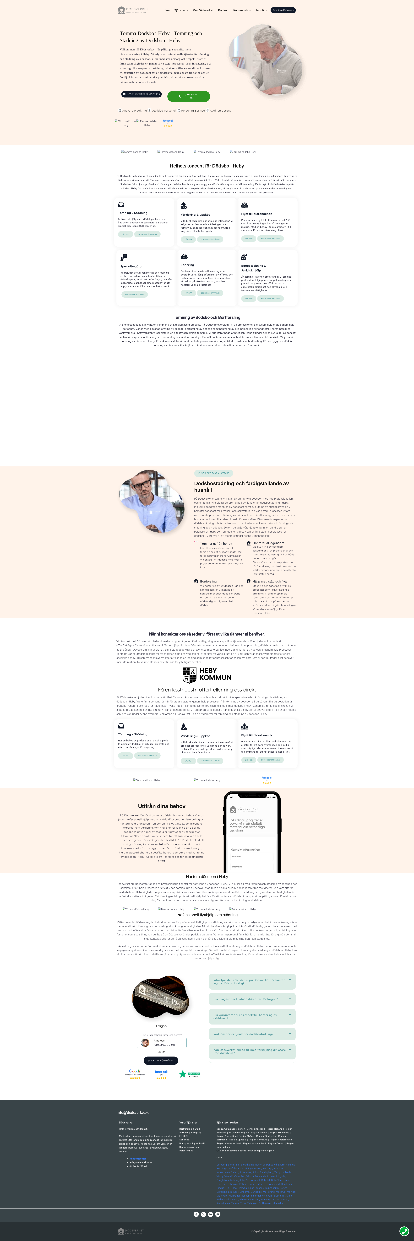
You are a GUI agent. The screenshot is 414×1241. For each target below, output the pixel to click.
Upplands (286, 1172)
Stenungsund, (268, 1199)
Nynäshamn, (224, 1172)
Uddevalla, (277, 1203)
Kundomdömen (138, 1158)
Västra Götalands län (258, 1176)
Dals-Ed (265, 1180)
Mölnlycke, (222, 1195)
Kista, (241, 1168)
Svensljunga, (223, 1203)
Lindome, (245, 1191)
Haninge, (291, 1164)
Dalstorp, (289, 1180)
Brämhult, (255, 1180)
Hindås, (221, 1188)
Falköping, (233, 1184)
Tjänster (179, 10)
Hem (167, 10)
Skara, (269, 1195)
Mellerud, (281, 1191)
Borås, (245, 1180)
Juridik (260, 10)
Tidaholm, (252, 1203)
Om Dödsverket (203, 10)
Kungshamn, (272, 1188)
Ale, (273, 1176)
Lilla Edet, (233, 1191)
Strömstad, (282, 1199)
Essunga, (222, 1184)
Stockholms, (248, 1164)
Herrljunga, (287, 1184)
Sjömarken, (259, 1195)
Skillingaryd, (223, 1199)
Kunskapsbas (242, 10)
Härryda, (242, 1188)
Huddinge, (222, 1168)
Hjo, (228, 1188)
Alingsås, (281, 1176)
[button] (181, 10)
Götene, (243, 1184)
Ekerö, (281, 1164)
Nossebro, (246, 1195)
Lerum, (284, 1188)
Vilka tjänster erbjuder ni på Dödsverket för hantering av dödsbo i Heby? (249, 981)
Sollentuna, (246, 1172)
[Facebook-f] (196, 1214)
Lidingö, (249, 1168)
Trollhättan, (265, 1203)
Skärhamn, (280, 1195)
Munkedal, (234, 1195)
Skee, (289, 1195)
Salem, (235, 1172)
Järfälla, (232, 1168)
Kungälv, (260, 1188)
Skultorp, (244, 1199)
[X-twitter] (203, 1214)
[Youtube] (217, 1214)
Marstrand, (269, 1191)
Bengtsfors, (223, 1180)
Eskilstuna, (234, 1164)
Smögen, (255, 1199)
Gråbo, (252, 1184)
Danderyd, (271, 1164)
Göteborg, (222, 1164)
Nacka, (258, 1168)
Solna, (255, 1172)
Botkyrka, (260, 1164)
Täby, (277, 1172)
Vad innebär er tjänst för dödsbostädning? (243, 1034)
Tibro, (243, 1203)
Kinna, (251, 1188)
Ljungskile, (256, 1191)
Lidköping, (222, 1191)
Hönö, (234, 1188)
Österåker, (240, 1176)
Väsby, (220, 1176)
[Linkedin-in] (210, 1214)
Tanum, (235, 1203)
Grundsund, (274, 1184)
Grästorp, (261, 1184)
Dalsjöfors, (277, 1180)
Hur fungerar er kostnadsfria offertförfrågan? (245, 999)
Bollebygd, (235, 1180)
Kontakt (223, 10)
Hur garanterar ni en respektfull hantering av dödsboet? (245, 1016)
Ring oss (159, 1040)
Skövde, (234, 1199)
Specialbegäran (131, 266)
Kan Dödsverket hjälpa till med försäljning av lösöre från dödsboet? (249, 1051)
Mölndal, (291, 1191)
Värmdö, (229, 1176)
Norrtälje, (268, 1168)
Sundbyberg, (267, 1172)
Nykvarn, (278, 1168)
